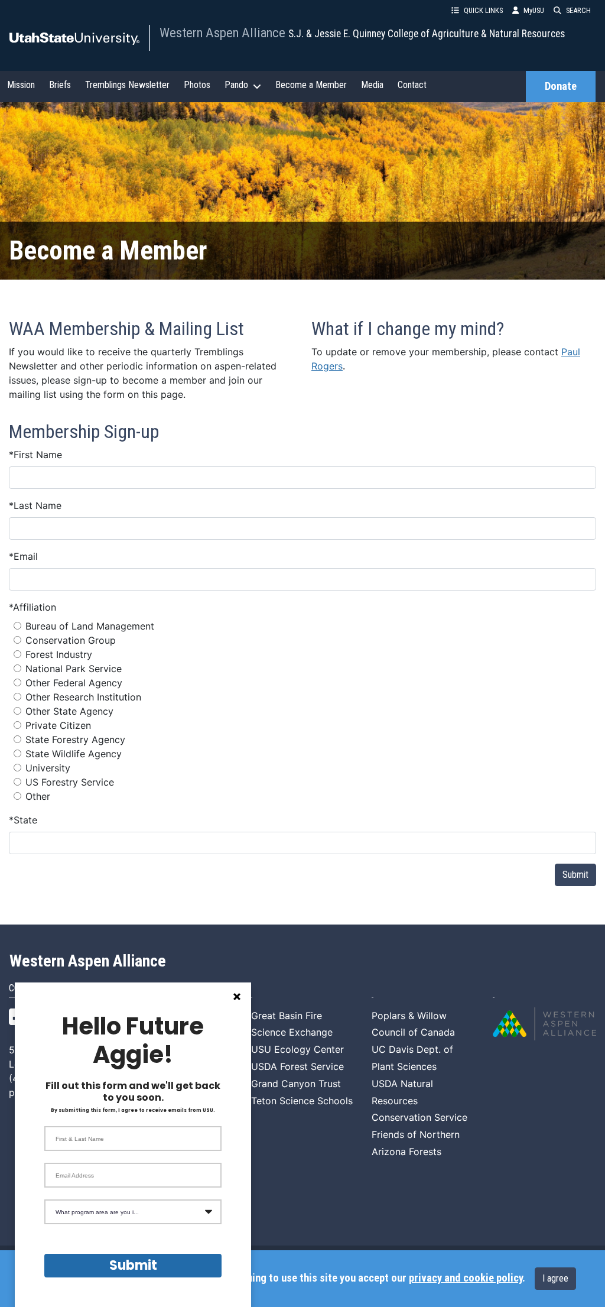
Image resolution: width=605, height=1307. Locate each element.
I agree (555, 1278)
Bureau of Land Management (89, 626)
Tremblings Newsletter (127, 84)
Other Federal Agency (73, 683)
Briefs (60, 84)
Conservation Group (70, 640)
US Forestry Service (69, 782)
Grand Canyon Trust (296, 1083)
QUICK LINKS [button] (483, 10)
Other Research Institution (83, 697)
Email (23, 556)
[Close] (237, 996)
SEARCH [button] (578, 10)
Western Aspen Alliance (224, 32)
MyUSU (533, 10)
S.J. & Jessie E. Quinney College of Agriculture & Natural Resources (426, 34)
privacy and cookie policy (465, 1278)
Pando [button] (236, 84)
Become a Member (311, 84)
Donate (561, 86)
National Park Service (73, 668)
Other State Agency (69, 711)
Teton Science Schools (302, 1101)
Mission (21, 84)
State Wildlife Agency (73, 754)
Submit (575, 874)
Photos (197, 84)
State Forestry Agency (75, 739)
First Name (35, 454)
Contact (412, 84)
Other (37, 796)
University (47, 768)
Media (372, 84)
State (23, 820)
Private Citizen (58, 725)
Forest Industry (58, 654)
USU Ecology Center (297, 1049)
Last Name (35, 505)
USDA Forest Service (297, 1066)
